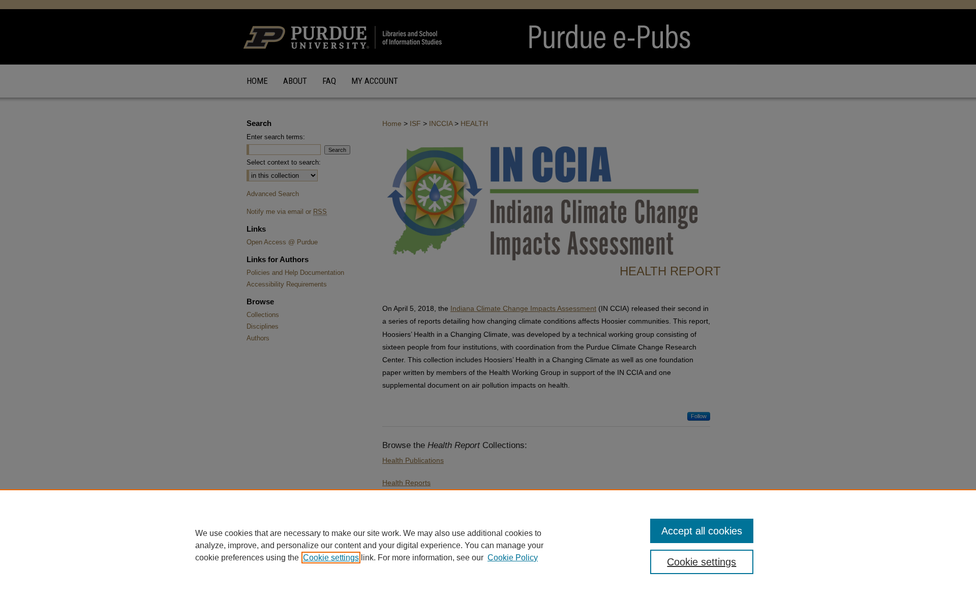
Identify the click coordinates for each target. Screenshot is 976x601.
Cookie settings (331, 557)
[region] (488, 545)
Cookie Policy (512, 557)
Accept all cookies (701, 530)
